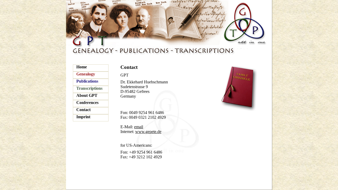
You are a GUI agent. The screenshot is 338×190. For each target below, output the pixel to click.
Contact (83, 109)
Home (81, 67)
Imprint (83, 117)
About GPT (86, 95)
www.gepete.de (148, 131)
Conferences (87, 102)
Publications (87, 81)
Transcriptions (89, 88)
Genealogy (85, 74)
